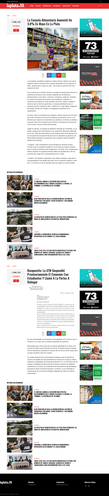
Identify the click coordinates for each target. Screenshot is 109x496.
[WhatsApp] (63, 75)
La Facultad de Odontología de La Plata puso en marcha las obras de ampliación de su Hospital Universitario (55, 218)
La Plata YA (16, 26)
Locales (14, 15)
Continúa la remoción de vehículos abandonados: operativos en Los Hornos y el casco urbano (51, 235)
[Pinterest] (58, 75)
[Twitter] (101, 6)
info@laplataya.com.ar (62, 484)
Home (8, 15)
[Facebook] (99, 6)
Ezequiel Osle (32, 484)
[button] (101, 1)
